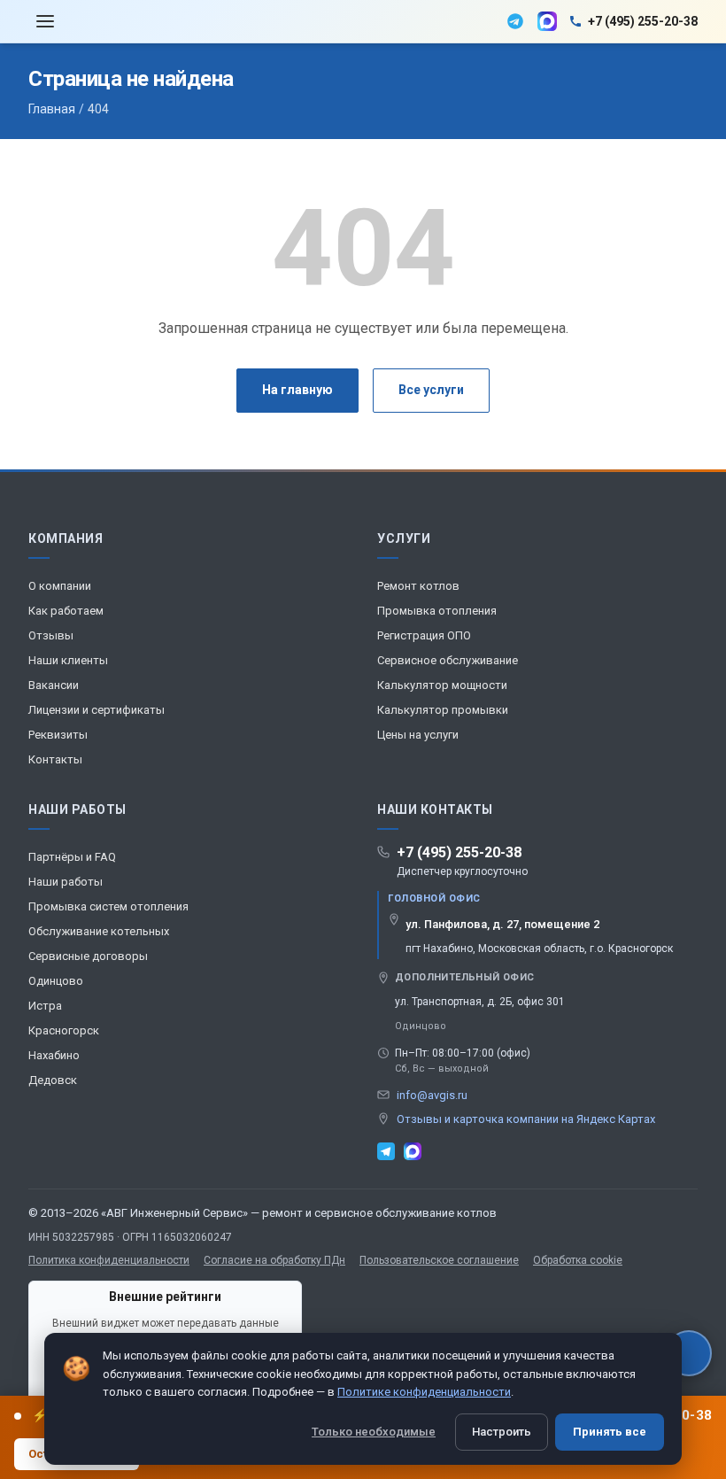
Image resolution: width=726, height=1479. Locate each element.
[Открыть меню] (45, 21)
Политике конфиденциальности (424, 1391)
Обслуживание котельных (98, 931)
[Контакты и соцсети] (689, 1353)
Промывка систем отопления (108, 906)
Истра (45, 1005)
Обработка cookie (577, 1260)
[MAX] (547, 21)
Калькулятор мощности (442, 685)
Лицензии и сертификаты (96, 709)
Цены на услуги (418, 734)
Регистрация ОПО (424, 635)
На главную (297, 390)
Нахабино (54, 1055)
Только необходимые (374, 1431)
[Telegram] (515, 21)
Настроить (501, 1431)
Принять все (609, 1431)
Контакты (55, 759)
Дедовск (52, 1080)
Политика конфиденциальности (108, 1260)
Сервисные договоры (88, 956)
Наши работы (65, 881)
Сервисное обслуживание (447, 660)
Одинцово (55, 980)
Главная (51, 109)
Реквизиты (58, 734)
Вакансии (53, 685)
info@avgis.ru (432, 1095)
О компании (59, 585)
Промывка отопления (437, 610)
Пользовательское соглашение (439, 1260)
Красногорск (63, 1030)
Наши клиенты (68, 660)
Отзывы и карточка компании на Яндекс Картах (526, 1119)
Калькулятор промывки (442, 709)
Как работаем (66, 610)
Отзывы (50, 635)
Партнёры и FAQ (72, 856)
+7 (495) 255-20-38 (459, 852)
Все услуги (431, 390)
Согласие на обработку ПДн (274, 1260)
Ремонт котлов (418, 585)
